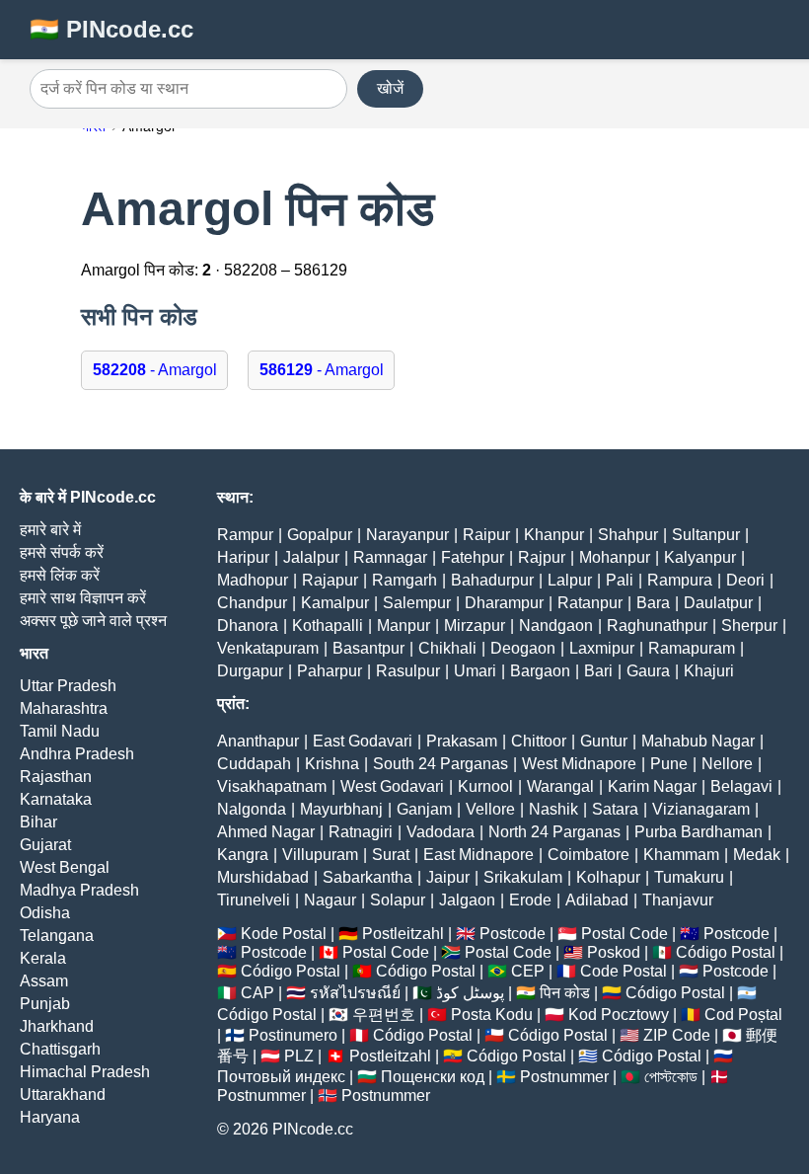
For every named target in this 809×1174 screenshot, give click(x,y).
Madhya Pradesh (79, 890)
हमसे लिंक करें (60, 575)
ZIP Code (676, 1035)
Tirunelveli (253, 900)
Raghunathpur (657, 625)
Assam (44, 981)
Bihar (38, 822)
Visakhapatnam (272, 786)
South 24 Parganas (440, 763)
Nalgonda (251, 809)
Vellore (490, 809)
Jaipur (448, 877)
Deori (745, 580)
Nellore (727, 763)
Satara (615, 809)
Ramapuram (691, 648)
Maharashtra (64, 708)
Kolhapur (608, 877)
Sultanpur (706, 534)
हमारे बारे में (50, 529)
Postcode (512, 933)
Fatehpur (472, 557)
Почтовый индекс (281, 1076)
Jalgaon (467, 900)
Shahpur (628, 534)
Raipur (486, 534)
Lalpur (570, 580)
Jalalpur (311, 557)
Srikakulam (522, 877)
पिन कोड (565, 992)
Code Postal (623, 971)
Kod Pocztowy (618, 1014)
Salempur (417, 602)
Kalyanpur (700, 557)
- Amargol (155, 369)
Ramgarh (404, 580)
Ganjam (424, 809)
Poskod (613, 952)
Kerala (43, 958)
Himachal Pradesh (85, 1071)
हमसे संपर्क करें (62, 552)
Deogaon (522, 648)
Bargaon (540, 671)
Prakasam (461, 741)
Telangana (57, 935)
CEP (528, 971)
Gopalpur (319, 534)
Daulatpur (718, 602)
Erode (530, 900)
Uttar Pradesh (68, 685)
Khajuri (709, 671)
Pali (619, 580)
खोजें (390, 88)
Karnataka (56, 799)
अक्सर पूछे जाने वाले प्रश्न (93, 620)
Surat (390, 854)
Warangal (560, 786)
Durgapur (250, 671)
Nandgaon (556, 625)
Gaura (648, 671)
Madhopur (252, 580)
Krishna (332, 763)
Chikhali (447, 648)
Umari (475, 671)
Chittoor (538, 741)
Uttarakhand (63, 1094)
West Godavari (392, 786)
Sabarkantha (367, 877)
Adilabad (596, 900)
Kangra (242, 854)
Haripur (243, 557)
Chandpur (252, 602)
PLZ (299, 1056)
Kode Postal (284, 933)
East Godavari (362, 741)
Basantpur (368, 648)
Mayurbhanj (341, 809)
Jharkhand (57, 1026)
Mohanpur (614, 557)
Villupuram (320, 854)
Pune (669, 763)
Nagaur (330, 900)
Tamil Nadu (60, 731)
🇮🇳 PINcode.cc (111, 29)
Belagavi (741, 786)
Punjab (45, 1003)
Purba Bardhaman (698, 831)
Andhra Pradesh (77, 753)
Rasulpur (408, 671)
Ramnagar (390, 557)
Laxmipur (601, 648)
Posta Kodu (492, 1014)
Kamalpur (335, 602)
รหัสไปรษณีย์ (355, 992)
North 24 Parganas (554, 831)
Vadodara (440, 831)
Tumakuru (689, 877)
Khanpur (554, 534)
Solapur (397, 900)
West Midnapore (579, 763)
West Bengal (65, 867)
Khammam (681, 854)
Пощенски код (432, 1076)
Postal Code (624, 933)
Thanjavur (677, 900)
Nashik (553, 809)
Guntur (603, 741)
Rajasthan (56, 776)
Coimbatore (588, 854)
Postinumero (293, 1035)
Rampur (245, 534)
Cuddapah (254, 763)
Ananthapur (258, 741)
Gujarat (45, 844)
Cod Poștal (743, 1014)
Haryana (50, 1117)
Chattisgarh (60, 1049)
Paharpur (329, 671)
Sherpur (749, 625)
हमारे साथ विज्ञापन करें (83, 597)
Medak (756, 854)
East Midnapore (478, 854)
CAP (257, 992)
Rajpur (541, 557)
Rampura (679, 580)
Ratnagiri (361, 831)
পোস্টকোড (671, 1076)
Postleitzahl (403, 933)
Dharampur (504, 602)
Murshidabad (263, 877)
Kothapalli (327, 625)
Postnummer (564, 1076)
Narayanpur (407, 534)
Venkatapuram (268, 648)
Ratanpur (590, 602)
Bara (653, 602)
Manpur (403, 625)
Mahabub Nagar (698, 741)
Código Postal (725, 952)
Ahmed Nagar (266, 831)
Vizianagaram (701, 809)
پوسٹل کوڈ (470, 992)
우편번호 (383, 1014)
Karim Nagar (652, 786)
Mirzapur (474, 625)
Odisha (45, 912)
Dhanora (247, 625)
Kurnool (485, 786)
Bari (598, 671)
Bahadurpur (492, 580)
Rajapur (330, 580)
